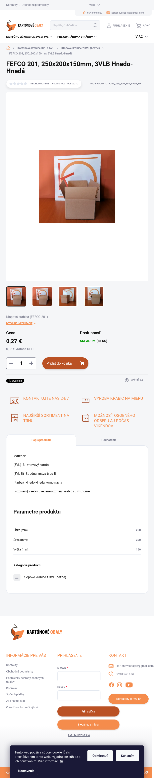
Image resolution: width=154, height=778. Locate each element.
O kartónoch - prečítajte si (22, 707)
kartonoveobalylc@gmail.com (135, 665)
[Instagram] (120, 684)
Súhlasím (127, 756)
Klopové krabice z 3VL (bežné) (44, 577)
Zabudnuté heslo (79, 735)
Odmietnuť (100, 756)
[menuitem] (29, 37)
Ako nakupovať (15, 700)
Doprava (11, 688)
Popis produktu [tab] (41, 440)
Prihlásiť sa (88, 711)
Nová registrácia (88, 724)
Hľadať (95, 25)
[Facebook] (111, 684)
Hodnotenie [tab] (109, 440)
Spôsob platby (15, 694)
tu (61, 761)
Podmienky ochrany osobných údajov (25, 680)
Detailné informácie (19, 323)
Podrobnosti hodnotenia (65, 83)
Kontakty (12, 4)
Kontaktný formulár (128, 698)
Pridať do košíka (59, 363)
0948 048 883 (125, 673)
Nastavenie (26, 771)
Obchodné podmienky (35, 4)
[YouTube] (129, 684)
